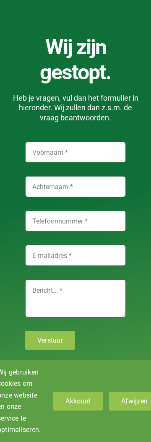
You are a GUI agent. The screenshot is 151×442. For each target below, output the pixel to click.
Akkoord (78, 401)
